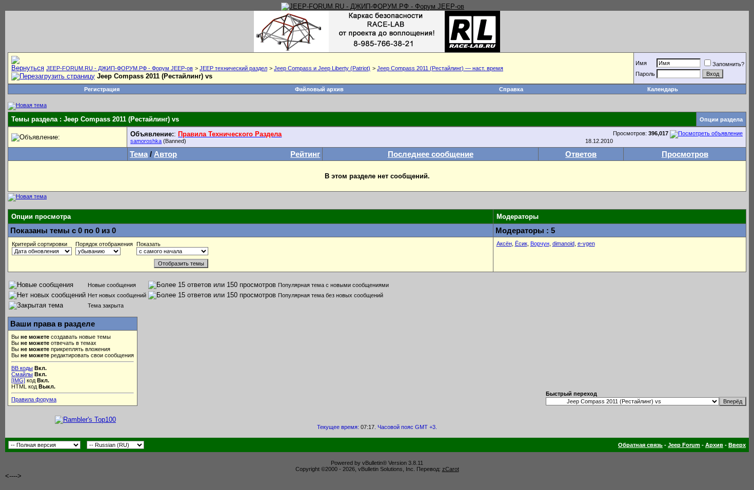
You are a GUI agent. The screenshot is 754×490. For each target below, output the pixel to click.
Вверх (737, 445)
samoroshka (146, 141)
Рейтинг (305, 154)
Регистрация (102, 89)
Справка (511, 89)
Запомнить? (728, 64)
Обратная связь (640, 445)
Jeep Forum (684, 445)
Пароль (645, 74)
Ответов (581, 154)
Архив (714, 445)
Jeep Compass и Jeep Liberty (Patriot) (322, 68)
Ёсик (521, 243)
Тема (139, 154)
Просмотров (685, 154)
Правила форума (33, 399)
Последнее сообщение (430, 154)
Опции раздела (721, 119)
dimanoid (563, 243)
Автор (165, 154)
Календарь (662, 89)
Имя (641, 63)
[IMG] (18, 380)
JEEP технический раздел (233, 68)
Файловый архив (319, 89)
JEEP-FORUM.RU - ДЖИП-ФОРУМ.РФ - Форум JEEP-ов (119, 68)
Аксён (504, 243)
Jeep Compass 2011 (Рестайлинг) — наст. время (440, 68)
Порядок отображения (104, 244)
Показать (148, 244)
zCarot (450, 469)
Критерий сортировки (39, 244)
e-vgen (586, 243)
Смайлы (22, 374)
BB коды (22, 368)
